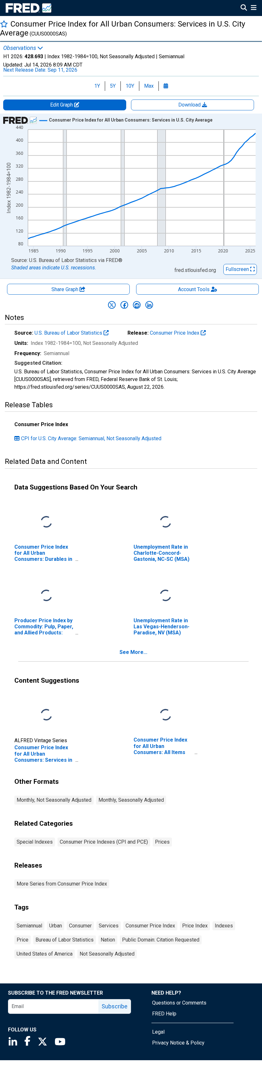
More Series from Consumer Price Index (62, 884)
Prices (162, 842)
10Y (130, 86)
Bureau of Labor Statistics (64, 940)
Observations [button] (20, 48)
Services (109, 926)
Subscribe (114, 1006)
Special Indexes (35, 842)
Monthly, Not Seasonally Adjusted (54, 800)
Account (194, 289)
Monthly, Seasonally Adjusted (131, 800)
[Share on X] (112, 305)
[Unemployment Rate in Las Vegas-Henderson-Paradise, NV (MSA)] (165, 595)
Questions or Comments (179, 1003)
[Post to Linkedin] (149, 305)
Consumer (80, 926)
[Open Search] (243, 8)
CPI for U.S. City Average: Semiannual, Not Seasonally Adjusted (91, 438)
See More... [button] (133, 652)
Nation (108, 940)
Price (22, 940)
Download (190, 105)
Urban (55, 926)
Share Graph (65, 289)
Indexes (224, 926)
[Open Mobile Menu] (253, 8)
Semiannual (29, 926)
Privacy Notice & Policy (178, 1043)
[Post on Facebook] (124, 305)
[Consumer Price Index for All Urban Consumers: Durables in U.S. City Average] (46, 522)
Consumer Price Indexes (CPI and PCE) (104, 842)
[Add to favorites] (4, 24)
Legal (158, 1032)
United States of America (45, 954)
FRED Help (164, 1014)
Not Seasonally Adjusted (107, 954)
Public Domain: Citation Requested (160, 940)
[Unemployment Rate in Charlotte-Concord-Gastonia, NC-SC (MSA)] (165, 522)
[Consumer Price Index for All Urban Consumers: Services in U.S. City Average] (46, 715)
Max (149, 86)
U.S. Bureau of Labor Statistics (69, 333)
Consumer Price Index (175, 333)
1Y (97, 86)
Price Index (195, 926)
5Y (113, 86)
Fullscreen (238, 269)
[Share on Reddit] (137, 305)
